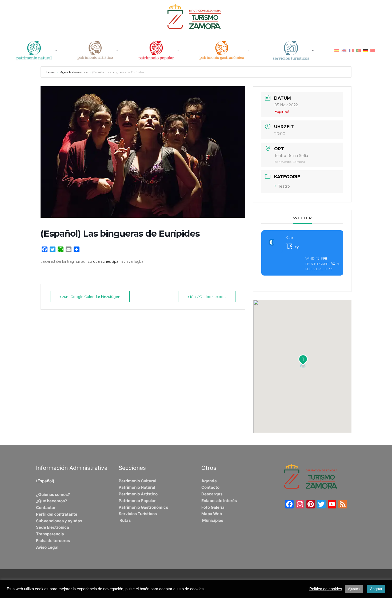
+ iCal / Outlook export (206, 296)
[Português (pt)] (358, 50)
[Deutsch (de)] (365, 50)
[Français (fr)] (351, 50)
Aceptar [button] (376, 589)
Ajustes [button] (354, 589)
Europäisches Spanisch (107, 261)
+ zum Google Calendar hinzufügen (89, 296)
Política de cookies (325, 589)
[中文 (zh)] (372, 50)
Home (50, 72)
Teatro (284, 186)
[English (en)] (344, 50)
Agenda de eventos (73, 72)
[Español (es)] (336, 50)
